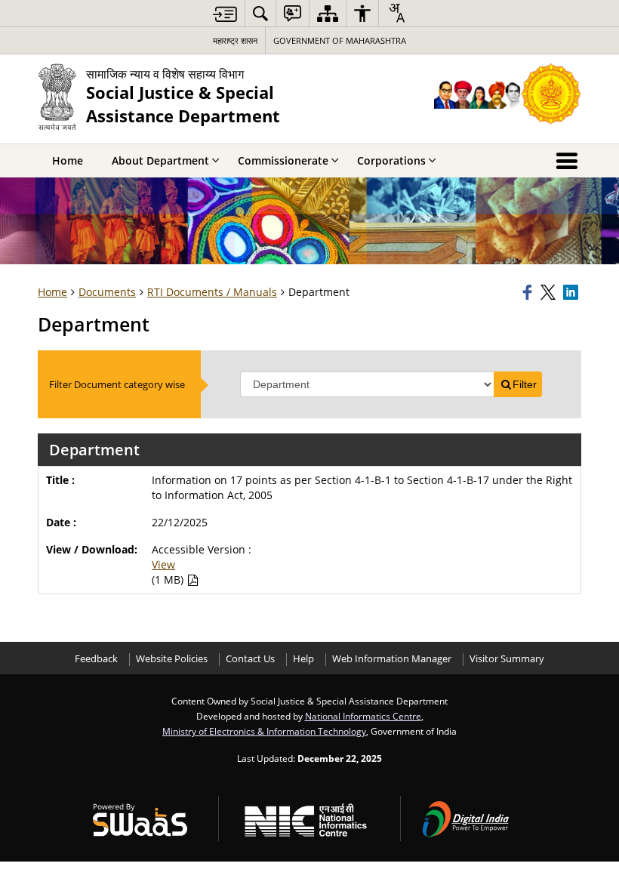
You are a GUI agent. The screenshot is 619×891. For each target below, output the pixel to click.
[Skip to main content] (225, 14)
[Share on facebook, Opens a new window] (529, 292)
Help (303, 658)
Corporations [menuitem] (391, 160)
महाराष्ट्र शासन (235, 40)
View (163, 564)
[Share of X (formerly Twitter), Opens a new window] (549, 292)
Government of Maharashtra (339, 40)
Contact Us (250, 658)
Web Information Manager (391, 658)
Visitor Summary (507, 658)
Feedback (96, 658)
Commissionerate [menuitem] (283, 160)
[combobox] (396, 13)
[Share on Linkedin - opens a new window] (572, 292)
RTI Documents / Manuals (212, 292)
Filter (525, 384)
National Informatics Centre (363, 716)
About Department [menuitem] (160, 160)
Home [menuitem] (67, 160)
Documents (107, 292)
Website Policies (172, 658)
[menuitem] (260, 13)
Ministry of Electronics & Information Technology (264, 731)
